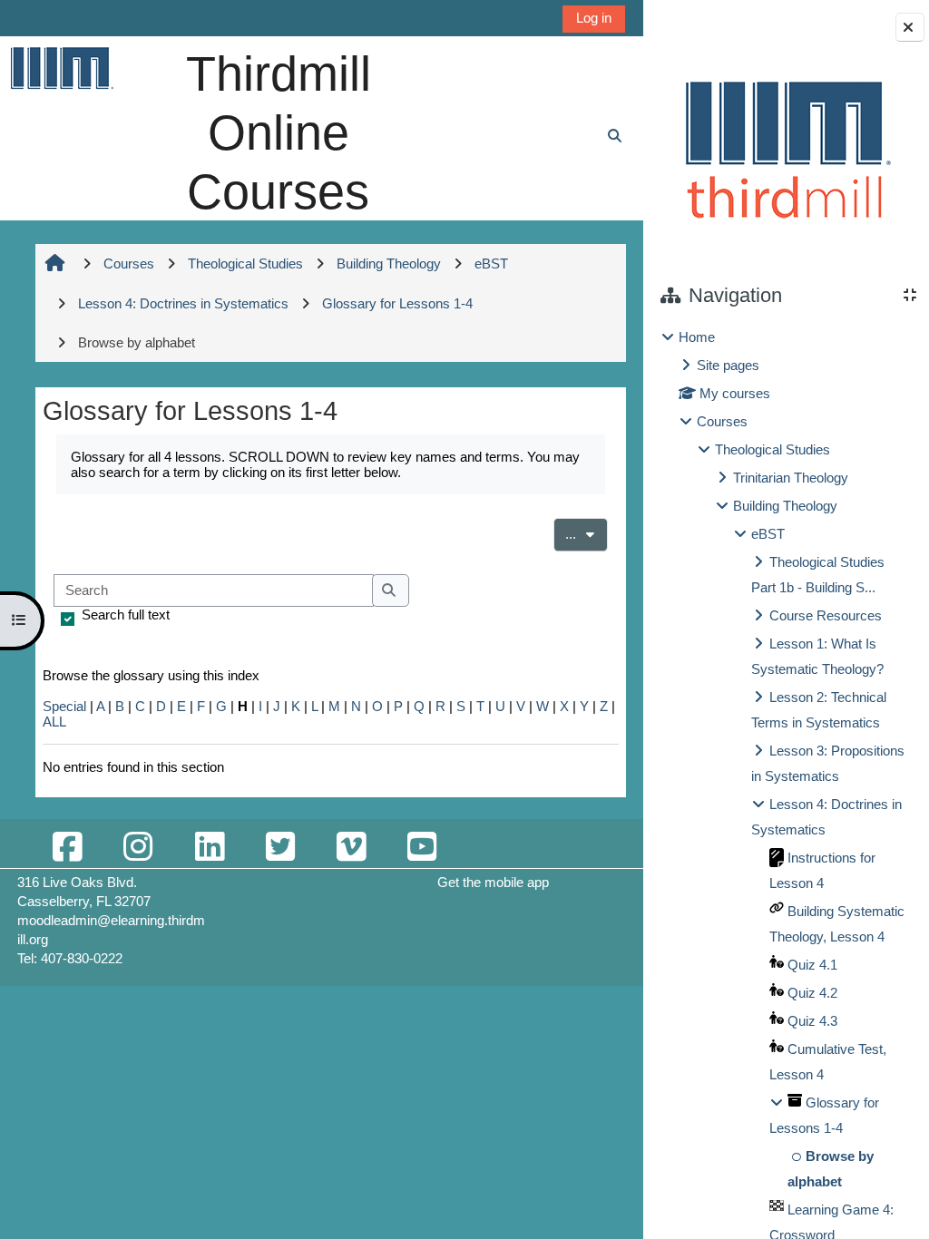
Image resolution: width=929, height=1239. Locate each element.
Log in (593, 17)
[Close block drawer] (909, 27)
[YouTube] (421, 847)
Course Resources (825, 615)
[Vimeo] (351, 847)
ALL (54, 721)
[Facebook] (67, 847)
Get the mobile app (493, 882)
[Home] (60, 67)
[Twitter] (280, 847)
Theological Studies (772, 449)
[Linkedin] (209, 847)
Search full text (126, 614)
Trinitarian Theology (790, 477)
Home (697, 337)
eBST (768, 533)
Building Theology (785, 505)
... (586, 533)
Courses (722, 421)
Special (64, 706)
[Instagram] (138, 847)
